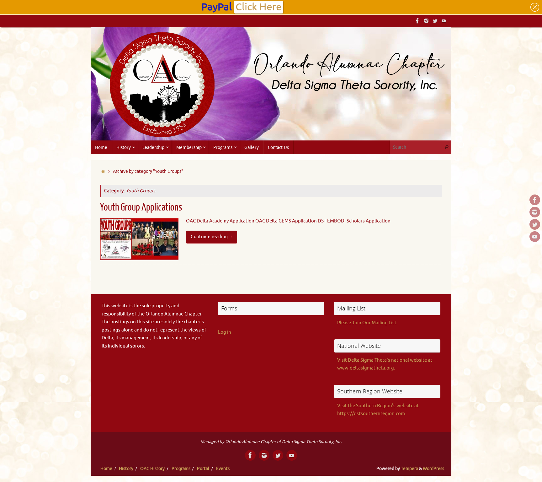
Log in (224, 332)
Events (223, 468)
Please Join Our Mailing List (366, 323)
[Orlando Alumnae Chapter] (443, 20)
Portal (203, 468)
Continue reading (209, 236)
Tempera (409, 468)
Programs (181, 468)
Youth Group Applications (141, 207)
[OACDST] (435, 20)
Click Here (259, 7)
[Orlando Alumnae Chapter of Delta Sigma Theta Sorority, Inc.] (417, 20)
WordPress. (434, 468)
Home (106, 468)
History (126, 468)
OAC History (152, 468)
